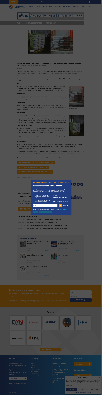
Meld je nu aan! (61, 205)
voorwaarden (63, 209)
